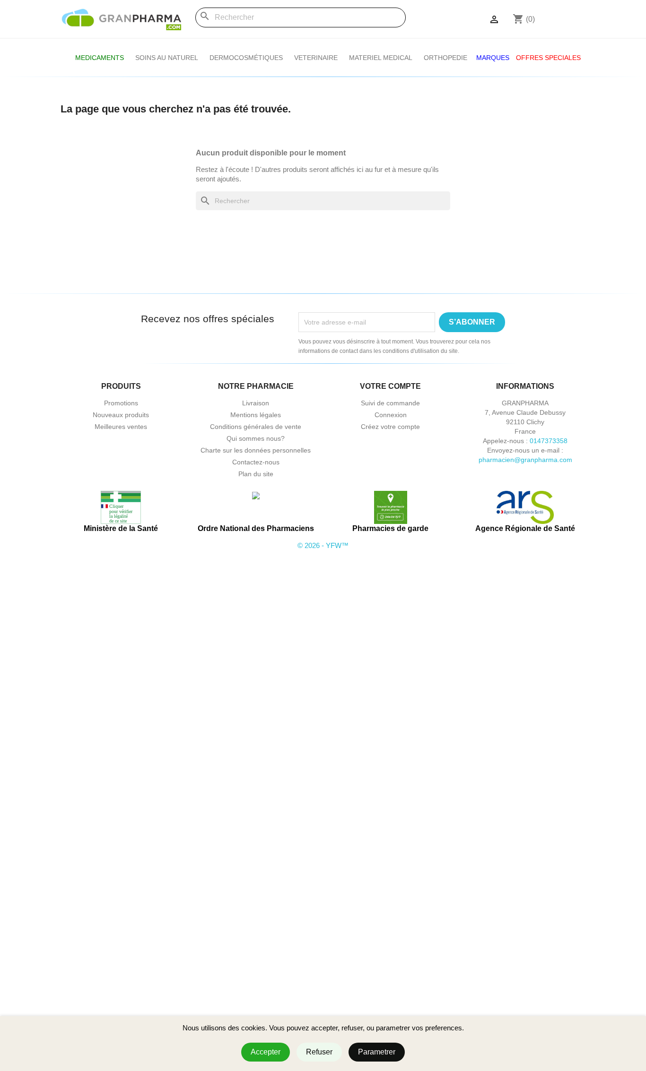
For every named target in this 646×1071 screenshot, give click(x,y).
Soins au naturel (166, 57)
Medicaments (99, 57)
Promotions (121, 403)
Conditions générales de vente (255, 426)
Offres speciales (548, 57)
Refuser (319, 1052)
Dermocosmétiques (246, 57)
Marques (492, 57)
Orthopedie (445, 57)
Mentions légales (255, 415)
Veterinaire (316, 57)
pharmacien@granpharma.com (525, 459)
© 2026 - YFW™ (323, 545)
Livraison (255, 403)
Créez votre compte (390, 426)
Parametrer (376, 1052)
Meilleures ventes (121, 426)
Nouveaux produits (121, 415)
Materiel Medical (380, 57)
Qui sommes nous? (256, 438)
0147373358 (548, 441)
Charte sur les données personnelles (256, 450)
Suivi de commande (390, 403)
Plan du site (255, 474)
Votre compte (390, 386)
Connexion (391, 415)
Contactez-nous (255, 462)
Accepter (265, 1052)
